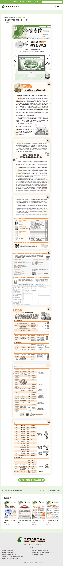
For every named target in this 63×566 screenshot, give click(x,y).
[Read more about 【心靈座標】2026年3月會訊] (10, 509)
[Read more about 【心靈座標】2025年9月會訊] (38, 509)
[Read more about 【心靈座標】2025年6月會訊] (52, 509)
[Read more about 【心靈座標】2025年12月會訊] (24, 509)
